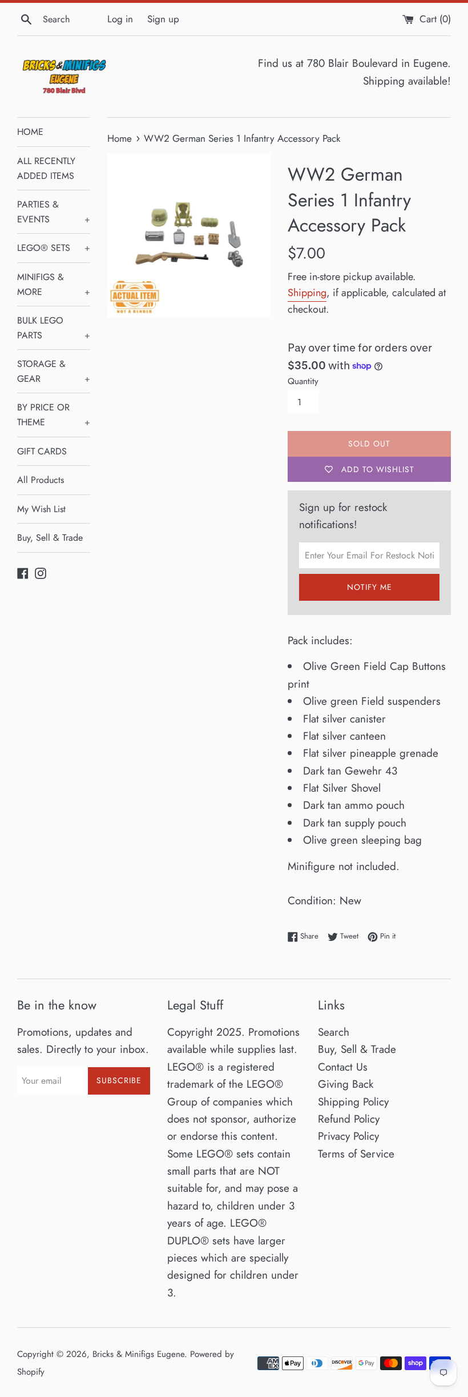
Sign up (163, 19)
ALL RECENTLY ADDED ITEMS (46, 168)
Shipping (307, 292)
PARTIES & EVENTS (53, 212)
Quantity (303, 381)
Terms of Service (356, 1153)
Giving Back (345, 1084)
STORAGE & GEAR (53, 371)
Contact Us (343, 1067)
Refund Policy (349, 1119)
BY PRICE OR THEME (53, 415)
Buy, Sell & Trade (50, 537)
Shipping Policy (353, 1101)
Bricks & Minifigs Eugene (138, 1354)
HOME (30, 131)
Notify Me (369, 587)
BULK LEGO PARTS (53, 328)
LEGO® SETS (53, 247)
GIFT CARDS (42, 451)
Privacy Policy (348, 1136)
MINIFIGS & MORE (53, 284)
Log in (120, 19)
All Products (40, 479)
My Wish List (41, 509)
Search (333, 1032)
